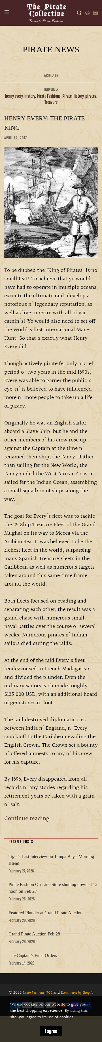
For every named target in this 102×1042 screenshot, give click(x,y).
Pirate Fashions (49, 96)
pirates (90, 96)
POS (49, 993)
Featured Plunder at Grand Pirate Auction (45, 912)
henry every (14, 96)
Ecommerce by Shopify (77, 993)
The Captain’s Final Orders (32, 955)
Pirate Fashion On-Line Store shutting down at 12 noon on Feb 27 (52, 888)
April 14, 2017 (15, 138)
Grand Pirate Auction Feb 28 (34, 933)
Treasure (51, 102)
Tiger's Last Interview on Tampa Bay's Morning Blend (51, 860)
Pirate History (73, 96)
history (29, 96)
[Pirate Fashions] (46, 12)
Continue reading (26, 819)
